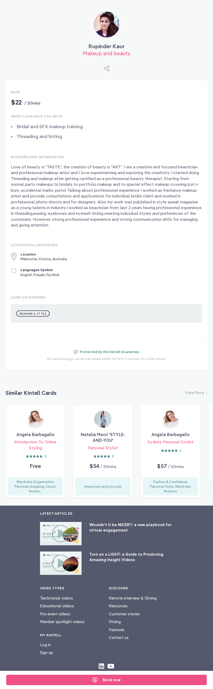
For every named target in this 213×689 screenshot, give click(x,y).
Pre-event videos (55, 613)
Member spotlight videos (62, 621)
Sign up (46, 652)
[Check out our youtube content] (110, 666)
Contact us (119, 637)
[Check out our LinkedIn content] (101, 666)
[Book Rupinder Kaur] (106, 26)
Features (116, 629)
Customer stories (124, 613)
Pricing (115, 621)
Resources (118, 605)
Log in (45, 644)
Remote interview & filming (133, 598)
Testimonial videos (56, 598)
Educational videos (57, 605)
